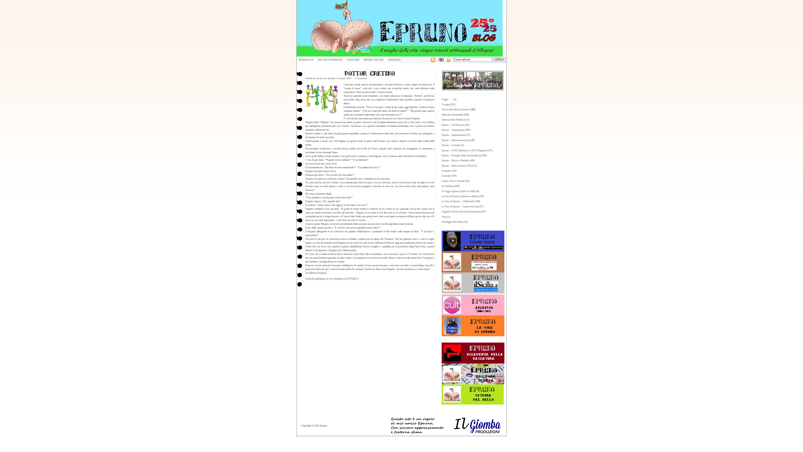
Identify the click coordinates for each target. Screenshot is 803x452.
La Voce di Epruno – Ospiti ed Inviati (460, 206)
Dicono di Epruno (330, 59)
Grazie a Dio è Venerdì (453, 181)
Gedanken (447, 170)
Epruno (323, 78)
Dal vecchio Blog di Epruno (455, 109)
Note (444, 216)
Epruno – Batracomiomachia (456, 140)
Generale (446, 175)
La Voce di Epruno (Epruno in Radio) (460, 196)
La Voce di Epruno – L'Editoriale (458, 201)
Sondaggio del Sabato (452, 221)
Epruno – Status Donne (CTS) (457, 165)
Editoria (394, 59)
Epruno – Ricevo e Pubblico (455, 160)
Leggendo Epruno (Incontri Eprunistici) (461, 211)
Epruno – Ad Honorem (453, 124)
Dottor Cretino (370, 73)
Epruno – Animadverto (453, 129)
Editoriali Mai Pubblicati (454, 119)
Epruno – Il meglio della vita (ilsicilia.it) (461, 155)
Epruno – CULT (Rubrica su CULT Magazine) (465, 150)
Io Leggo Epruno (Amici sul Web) (459, 191)
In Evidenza (447, 186)
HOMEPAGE (306, 59)
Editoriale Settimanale (452, 114)
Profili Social (374, 59)
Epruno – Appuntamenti (453, 135)
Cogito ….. (447, 99)
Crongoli (446, 104)
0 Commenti (361, 78)
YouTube (353, 59)
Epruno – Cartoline (451, 145)
